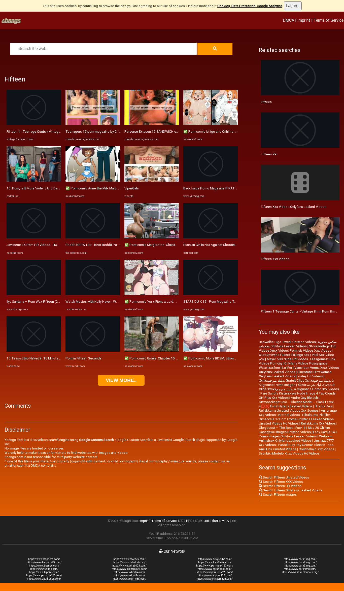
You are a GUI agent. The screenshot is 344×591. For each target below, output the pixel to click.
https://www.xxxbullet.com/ (129, 562)
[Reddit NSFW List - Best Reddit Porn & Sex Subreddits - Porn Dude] (92, 237)
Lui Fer (287, 367)
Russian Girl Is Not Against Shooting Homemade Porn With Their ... (232, 245)
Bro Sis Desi (324, 406)
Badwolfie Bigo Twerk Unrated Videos (287, 342)
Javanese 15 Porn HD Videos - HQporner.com (40, 245)
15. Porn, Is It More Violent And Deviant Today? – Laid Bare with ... (55, 188)
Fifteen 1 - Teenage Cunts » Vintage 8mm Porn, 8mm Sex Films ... (55, 131)
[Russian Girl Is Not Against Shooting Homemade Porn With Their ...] (210, 237)
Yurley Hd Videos (310, 376)
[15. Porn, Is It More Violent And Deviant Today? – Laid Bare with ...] (34, 180)
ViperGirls (131, 188)
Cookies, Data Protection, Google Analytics (249, 6)
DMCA (288, 20)
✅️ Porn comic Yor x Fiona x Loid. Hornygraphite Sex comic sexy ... (173, 301)
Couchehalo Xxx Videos (316, 449)
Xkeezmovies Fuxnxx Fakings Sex (284, 355)
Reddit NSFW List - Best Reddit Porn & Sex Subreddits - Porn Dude (115, 245)
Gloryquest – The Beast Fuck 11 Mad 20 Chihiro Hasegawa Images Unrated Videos (294, 430)
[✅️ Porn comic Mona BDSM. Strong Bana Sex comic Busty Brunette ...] (210, 350)
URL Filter (211, 521)
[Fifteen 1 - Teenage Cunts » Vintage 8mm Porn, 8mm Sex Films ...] (34, 124)
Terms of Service (328, 20)
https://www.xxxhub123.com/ (129, 565)
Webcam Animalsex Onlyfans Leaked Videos (295, 438)
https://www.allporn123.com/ (215, 575)
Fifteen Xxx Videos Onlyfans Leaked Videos (293, 207)
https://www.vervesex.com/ (129, 559)
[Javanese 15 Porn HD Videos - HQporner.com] (34, 237)
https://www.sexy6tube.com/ (215, 559)
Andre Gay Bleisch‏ (304, 398)
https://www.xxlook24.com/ (129, 575)
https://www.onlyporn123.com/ (215, 578)
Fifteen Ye (269, 154)
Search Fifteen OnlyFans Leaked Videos (292, 490)
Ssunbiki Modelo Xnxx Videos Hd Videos (289, 453)
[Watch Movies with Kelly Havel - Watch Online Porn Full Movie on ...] (92, 294)
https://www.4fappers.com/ (44, 559)
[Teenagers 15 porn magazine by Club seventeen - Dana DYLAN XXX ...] (92, 124)
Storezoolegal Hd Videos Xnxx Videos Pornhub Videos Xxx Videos (297, 348)
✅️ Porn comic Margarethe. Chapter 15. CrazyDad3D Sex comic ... (173, 245)
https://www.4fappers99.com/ (44, 562)
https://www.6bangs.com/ (44, 565)
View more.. (121, 380)
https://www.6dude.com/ (43, 569)
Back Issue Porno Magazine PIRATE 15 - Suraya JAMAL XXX (227, 188)
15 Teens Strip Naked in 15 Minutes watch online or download (53, 358)
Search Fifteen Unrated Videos (285, 477)
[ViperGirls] (151, 180)
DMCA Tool (227, 521)
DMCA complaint (43, 465)
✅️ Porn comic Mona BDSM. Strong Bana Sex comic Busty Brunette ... (234, 358)
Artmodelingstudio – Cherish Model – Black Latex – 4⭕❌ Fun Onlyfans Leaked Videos (298, 404)
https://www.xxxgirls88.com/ (129, 578)
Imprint (303, 20)
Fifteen (266, 102)
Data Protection (190, 521)
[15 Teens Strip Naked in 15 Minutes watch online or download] (34, 350)
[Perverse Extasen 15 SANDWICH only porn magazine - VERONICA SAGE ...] (151, 124)
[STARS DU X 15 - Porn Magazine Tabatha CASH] (210, 294)
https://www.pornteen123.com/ (214, 572)
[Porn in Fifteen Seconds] (92, 350)
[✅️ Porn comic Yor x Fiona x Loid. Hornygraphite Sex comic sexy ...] (151, 294)
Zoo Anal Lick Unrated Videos (296, 447)
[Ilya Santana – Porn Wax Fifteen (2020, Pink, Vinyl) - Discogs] (34, 294)
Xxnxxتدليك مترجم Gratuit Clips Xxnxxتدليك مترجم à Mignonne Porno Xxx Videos (299, 387)
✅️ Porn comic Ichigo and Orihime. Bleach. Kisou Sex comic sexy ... (232, 131)
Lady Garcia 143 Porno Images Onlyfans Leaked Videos (298, 434)
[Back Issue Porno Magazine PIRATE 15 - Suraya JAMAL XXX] (210, 180)
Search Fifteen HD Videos (281, 486)
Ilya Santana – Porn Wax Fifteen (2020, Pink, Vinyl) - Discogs (51, 301)
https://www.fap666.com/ (44, 572)
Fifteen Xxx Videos (275, 259)
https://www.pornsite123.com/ (44, 575)
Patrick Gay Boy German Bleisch (301, 445)
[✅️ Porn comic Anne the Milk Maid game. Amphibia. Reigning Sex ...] (92, 180)
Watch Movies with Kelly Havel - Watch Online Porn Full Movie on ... (114, 301)
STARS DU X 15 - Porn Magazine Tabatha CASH (218, 301)
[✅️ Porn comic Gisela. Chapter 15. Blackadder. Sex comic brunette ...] (151, 350)
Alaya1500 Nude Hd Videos (287, 359)
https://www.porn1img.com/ (300, 559)
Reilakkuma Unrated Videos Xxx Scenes (289, 410)
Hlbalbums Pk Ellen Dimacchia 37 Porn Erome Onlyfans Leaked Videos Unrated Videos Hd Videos (296, 419)
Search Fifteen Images (279, 494)
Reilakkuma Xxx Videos (318, 423)
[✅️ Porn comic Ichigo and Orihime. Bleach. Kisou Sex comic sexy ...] (210, 124)
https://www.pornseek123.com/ (214, 565)
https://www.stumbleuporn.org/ (300, 572)
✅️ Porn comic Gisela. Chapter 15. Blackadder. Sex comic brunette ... (175, 358)
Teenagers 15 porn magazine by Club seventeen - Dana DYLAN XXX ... (117, 131)
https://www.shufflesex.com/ (44, 578)
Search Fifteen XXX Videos (282, 482)
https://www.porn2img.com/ (300, 562)
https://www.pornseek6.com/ (215, 569)
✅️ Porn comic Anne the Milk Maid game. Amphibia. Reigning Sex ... (115, 188)
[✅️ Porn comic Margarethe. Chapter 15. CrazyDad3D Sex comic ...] (151, 237)
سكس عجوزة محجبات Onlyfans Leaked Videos (298, 344)
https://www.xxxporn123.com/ (129, 569)
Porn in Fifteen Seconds (83, 358)
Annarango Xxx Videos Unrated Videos (298, 412)
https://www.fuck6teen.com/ (214, 562)
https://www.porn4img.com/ (300, 569)
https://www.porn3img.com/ (300, 565)
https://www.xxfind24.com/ (129, 572)
